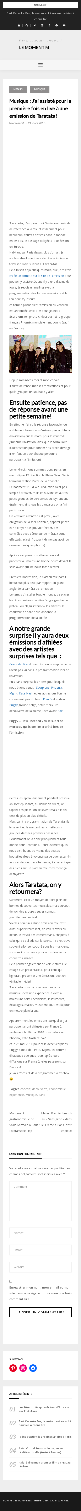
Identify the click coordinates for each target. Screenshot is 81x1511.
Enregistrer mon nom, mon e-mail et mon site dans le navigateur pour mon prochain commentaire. (40, 1293)
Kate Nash (26, 693)
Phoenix (56, 687)
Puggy (13, 705)
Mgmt (13, 693)
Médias (18, 89)
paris (42, 1095)
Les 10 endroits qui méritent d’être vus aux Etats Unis (44, 1409)
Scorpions (42, 687)
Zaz (60, 711)
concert (25, 1089)
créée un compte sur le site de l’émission (36, 276)
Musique (39, 89)
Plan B (47, 699)
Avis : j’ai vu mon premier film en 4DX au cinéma (45, 1464)
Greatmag (49, 1500)
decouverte (39, 1089)
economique (57, 1089)
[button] (19, 25)
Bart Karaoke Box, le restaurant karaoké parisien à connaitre (45, 1423)
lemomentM (16, 123)
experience (16, 1095)
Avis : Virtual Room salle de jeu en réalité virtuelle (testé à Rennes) (41, 1450)
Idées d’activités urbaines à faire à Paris (45, 1437)
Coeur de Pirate (19, 664)
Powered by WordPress (17, 1500)
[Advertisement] (40, 183)
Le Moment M (34, 47)
